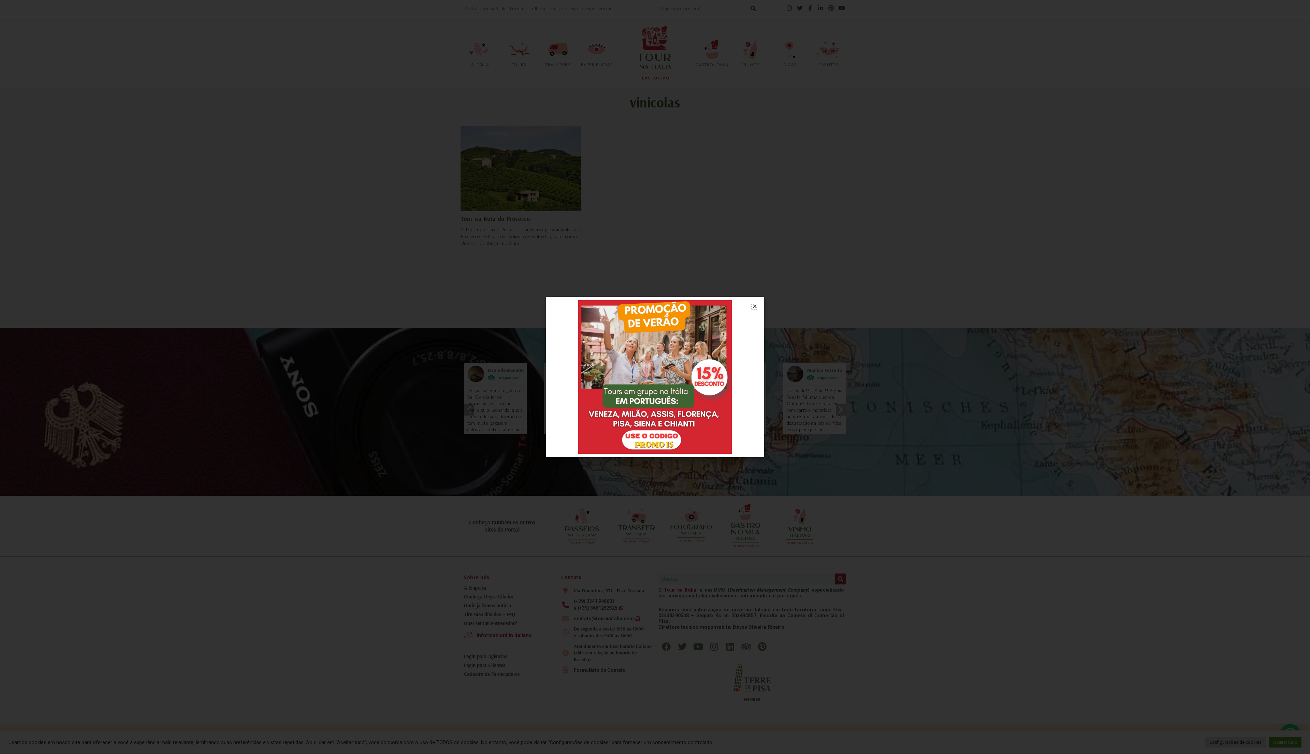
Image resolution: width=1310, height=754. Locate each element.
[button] (754, 306)
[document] (655, 377)
